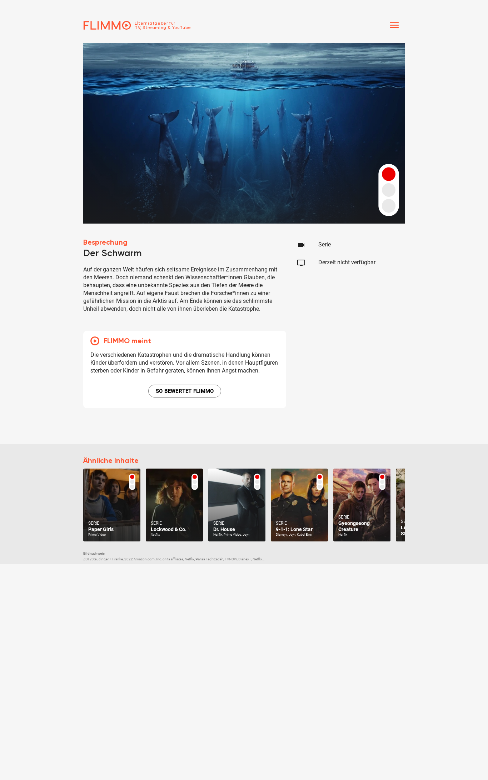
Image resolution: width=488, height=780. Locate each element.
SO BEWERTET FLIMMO (185, 391)
